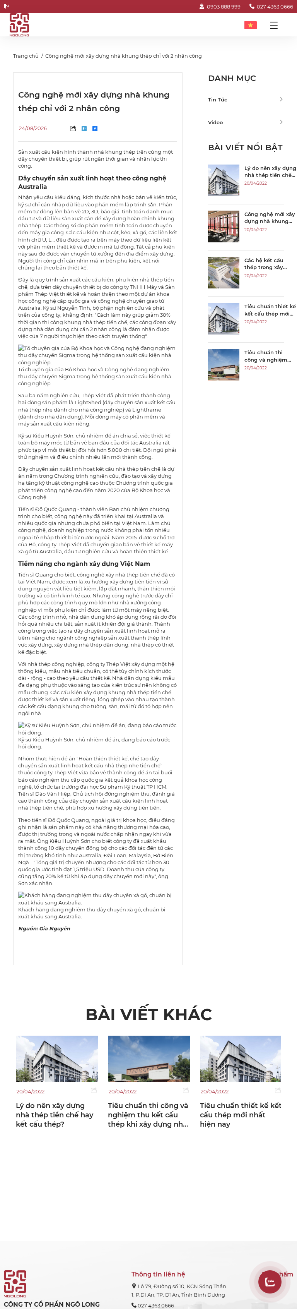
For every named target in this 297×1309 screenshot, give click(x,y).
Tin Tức (217, 99)
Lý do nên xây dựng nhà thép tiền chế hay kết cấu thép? (54, 1115)
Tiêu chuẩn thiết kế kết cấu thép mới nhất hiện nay (241, 1115)
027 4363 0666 (275, 6)
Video (215, 122)
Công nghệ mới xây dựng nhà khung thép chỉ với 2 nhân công (123, 56)
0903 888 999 (223, 6)
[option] (57, 1082)
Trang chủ (26, 56)
